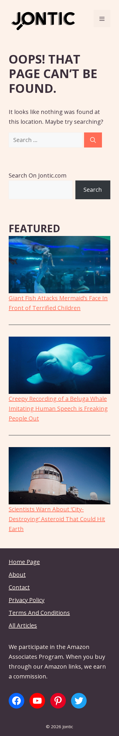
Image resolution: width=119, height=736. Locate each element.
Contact (19, 587)
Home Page (24, 562)
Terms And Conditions (39, 613)
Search (92, 189)
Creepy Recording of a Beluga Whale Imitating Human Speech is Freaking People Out (58, 408)
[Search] (93, 139)
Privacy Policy (26, 600)
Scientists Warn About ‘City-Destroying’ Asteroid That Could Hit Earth (57, 519)
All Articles (23, 625)
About (17, 574)
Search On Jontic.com (37, 175)
